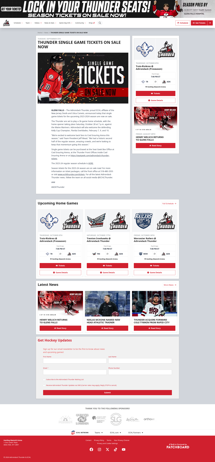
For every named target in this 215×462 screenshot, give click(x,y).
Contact (88, 440)
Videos (37, 23)
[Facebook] (91, 449)
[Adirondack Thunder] (6, 23)
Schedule (17, 23)
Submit (107, 392)
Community (79, 23)
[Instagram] (99, 449)
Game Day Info (64, 23)
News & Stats (49, 23)
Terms (109, 440)
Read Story (156, 145)
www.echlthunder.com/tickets (71, 174)
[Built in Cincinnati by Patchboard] (178, 446)
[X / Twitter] (107, 449)
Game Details (157, 100)
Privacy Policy (99, 440)
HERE (90, 163)
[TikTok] (115, 449)
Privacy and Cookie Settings (107, 443)
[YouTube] (123, 449)
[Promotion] (107, 9)
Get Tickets (200, 23)
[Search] (100, 23)
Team (28, 23)
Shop (91, 23)
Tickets (157, 93)
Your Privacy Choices (121, 440)
